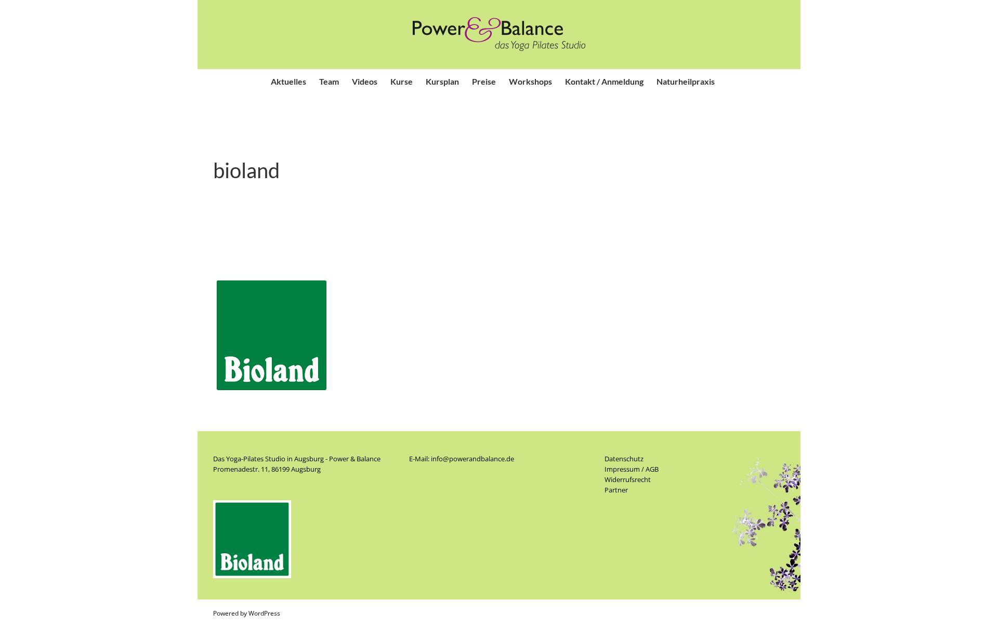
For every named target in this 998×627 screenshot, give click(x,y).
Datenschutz (624, 458)
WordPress (264, 613)
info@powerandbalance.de (472, 458)
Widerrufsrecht (628, 479)
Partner (616, 490)
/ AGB (649, 469)
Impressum (622, 469)
